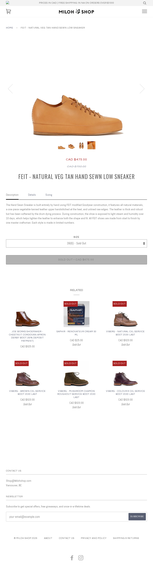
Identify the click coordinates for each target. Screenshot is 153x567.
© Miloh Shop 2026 (25, 538)
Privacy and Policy (94, 538)
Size (76, 237)
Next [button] (139, 88)
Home (9, 28)
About (48, 538)
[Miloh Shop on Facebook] (72, 559)
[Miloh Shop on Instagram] (81, 559)
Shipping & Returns (126, 538)
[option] (76, 88)
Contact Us (66, 538)
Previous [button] (13, 88)
